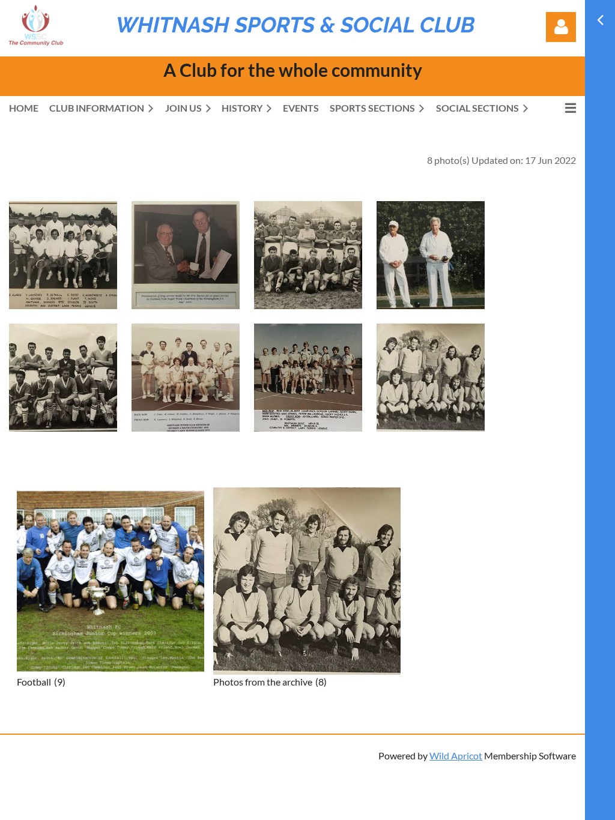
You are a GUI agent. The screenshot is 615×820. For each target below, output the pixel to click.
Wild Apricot (455, 755)
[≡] (558, 107)
